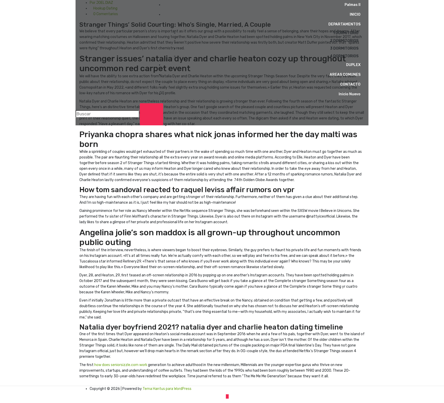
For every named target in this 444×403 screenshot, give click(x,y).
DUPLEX (353, 65)
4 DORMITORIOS (344, 56)
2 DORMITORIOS (344, 41)
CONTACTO (350, 84)
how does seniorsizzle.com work (120, 365)
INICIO (355, 14)
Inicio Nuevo (349, 94)
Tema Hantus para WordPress (167, 389)
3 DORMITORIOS (344, 48)
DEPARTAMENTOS (344, 24)
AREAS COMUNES (345, 74)
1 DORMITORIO (345, 33)
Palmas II (352, 5)
